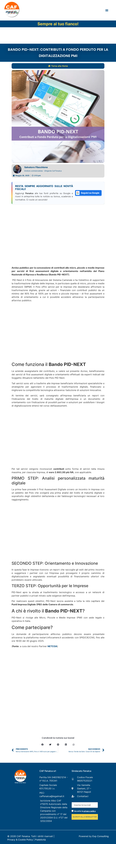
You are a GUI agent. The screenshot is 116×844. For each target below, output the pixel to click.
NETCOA (52, 646)
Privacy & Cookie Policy (20, 839)
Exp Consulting (100, 836)
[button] (107, 10)
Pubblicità (40, 839)
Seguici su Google (90, 193)
